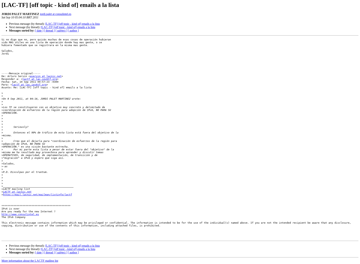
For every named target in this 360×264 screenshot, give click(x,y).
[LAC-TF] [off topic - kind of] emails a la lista (72, 23)
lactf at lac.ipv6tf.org (39, 79)
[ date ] (39, 30)
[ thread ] (49, 30)
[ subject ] (61, 30)
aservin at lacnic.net (46, 76)
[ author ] (73, 30)
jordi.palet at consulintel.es (55, 14)
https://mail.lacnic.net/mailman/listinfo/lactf (37, 194)
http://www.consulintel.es (20, 214)
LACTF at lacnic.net (17, 191)
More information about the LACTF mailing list (30, 260)
